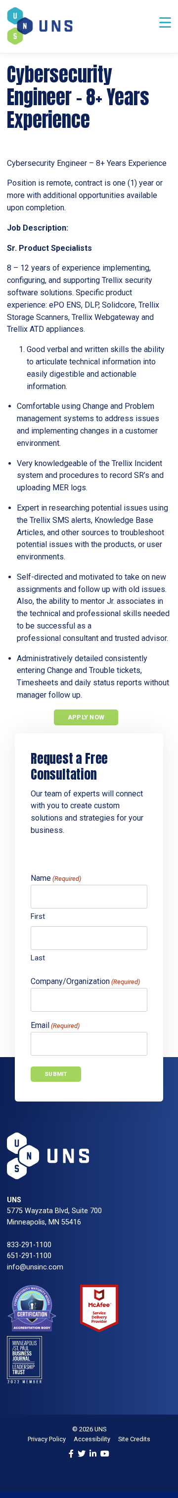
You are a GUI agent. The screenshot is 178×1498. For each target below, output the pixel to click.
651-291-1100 (29, 1256)
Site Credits (134, 1439)
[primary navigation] (165, 22)
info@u (18, 1267)
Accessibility (92, 1439)
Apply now (86, 717)
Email (55, 1025)
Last (38, 957)
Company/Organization (85, 981)
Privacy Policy (47, 1439)
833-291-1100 (29, 1245)
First (38, 916)
